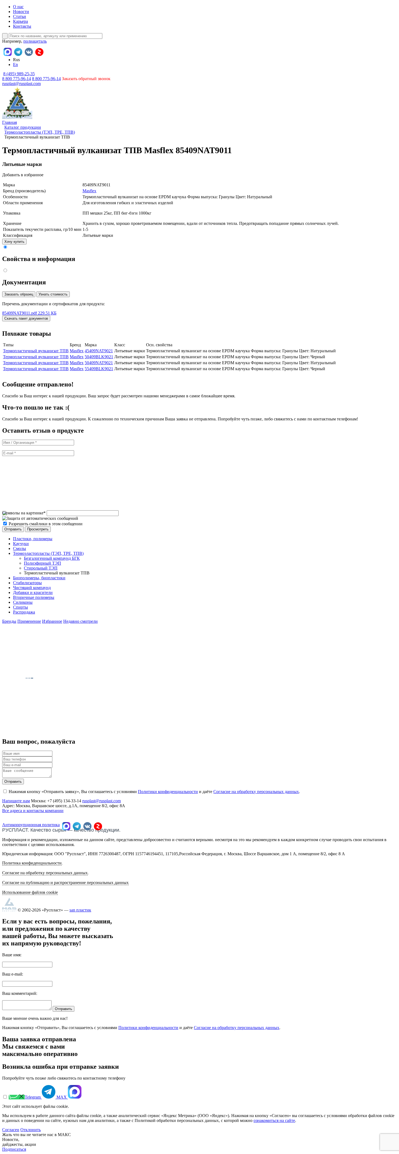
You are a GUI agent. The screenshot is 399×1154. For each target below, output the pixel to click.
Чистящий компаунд (32, 587)
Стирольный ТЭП (41, 568)
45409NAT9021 (99, 350)
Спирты (20, 607)
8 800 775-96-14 (46, 78)
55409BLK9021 (99, 368)
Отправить (13, 781)
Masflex (89, 190)
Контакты (22, 26)
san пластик (80, 910)
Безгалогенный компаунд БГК (52, 558)
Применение (29, 621)
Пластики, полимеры (32, 538)
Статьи (19, 16)
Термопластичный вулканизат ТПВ (36, 350)
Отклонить (30, 1129)
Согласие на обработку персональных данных (256, 791)
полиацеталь (35, 41)
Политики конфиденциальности (168, 791)
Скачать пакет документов (26, 318)
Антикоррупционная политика (31, 824)
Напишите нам (16, 800)
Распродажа (24, 612)
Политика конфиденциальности (32, 863)
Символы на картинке (24, 513)
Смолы (19, 548)
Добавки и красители (33, 592)
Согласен (10, 1129)
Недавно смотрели (80, 621)
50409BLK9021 (99, 356)
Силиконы (23, 602)
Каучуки (21, 543)
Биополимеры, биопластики (39, 578)
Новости (21, 11)
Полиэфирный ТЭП (42, 563)
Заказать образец (18, 294)
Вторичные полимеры (33, 597)
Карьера (20, 21)
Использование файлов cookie (30, 892)
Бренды (9, 621)
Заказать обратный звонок (86, 78)
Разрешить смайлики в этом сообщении (46, 523)
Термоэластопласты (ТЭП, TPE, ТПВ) (48, 553)
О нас (18, 6)
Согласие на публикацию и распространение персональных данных (65, 882)
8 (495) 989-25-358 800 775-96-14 (18, 76)
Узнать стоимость (53, 294)
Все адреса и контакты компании (33, 810)
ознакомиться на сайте (274, 1120)
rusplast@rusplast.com (21, 83)
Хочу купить (14, 242)
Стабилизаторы (27, 582)
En (15, 64)
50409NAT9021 (99, 362)
